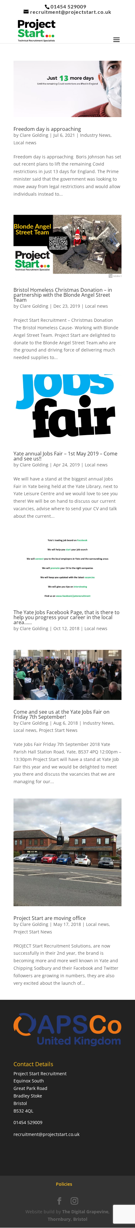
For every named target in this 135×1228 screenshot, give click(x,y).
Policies (64, 1184)
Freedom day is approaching (47, 129)
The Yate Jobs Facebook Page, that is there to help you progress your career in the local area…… (67, 617)
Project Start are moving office (50, 918)
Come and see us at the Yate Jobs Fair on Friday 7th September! (62, 714)
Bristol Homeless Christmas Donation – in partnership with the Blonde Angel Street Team (63, 294)
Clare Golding (34, 135)
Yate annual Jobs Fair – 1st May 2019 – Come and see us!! (65, 456)
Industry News (95, 135)
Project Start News (58, 730)
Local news (25, 143)
